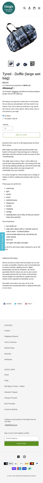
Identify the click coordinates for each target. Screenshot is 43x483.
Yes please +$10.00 (10, 118)
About (6, 375)
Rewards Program (11, 392)
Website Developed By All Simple (26, 476)
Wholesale (8, 359)
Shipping (15, 91)
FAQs (6, 380)
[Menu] (39, 8)
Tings (14, 476)
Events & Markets (10, 409)
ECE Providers (9, 404)
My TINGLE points (2, 241)
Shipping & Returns (11, 336)
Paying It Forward (10, 398)
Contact (7, 331)
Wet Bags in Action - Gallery (14, 386)
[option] (11, 63)
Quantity (5, 124)
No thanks (7, 116)
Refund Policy (9, 348)
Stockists (7, 354)
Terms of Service (10, 342)
